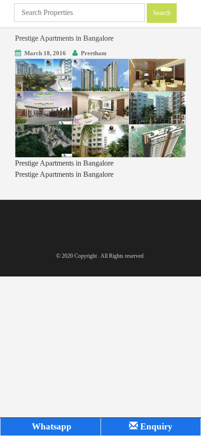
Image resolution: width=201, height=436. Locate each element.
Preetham (94, 53)
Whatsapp (50, 426)
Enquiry (155, 426)
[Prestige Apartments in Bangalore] (100, 107)
